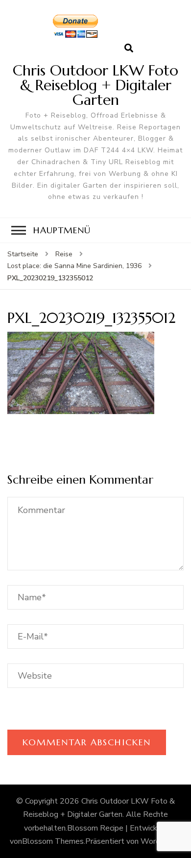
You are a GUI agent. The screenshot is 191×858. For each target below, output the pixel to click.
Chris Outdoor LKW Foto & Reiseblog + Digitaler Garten (95, 85)
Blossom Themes (53, 841)
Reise (63, 254)
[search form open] (128, 48)
